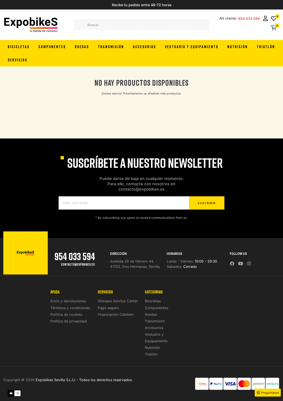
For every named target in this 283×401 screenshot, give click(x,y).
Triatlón (151, 354)
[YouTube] (240, 264)
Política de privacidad (68, 321)
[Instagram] (249, 264)
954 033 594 (249, 19)
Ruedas (151, 314)
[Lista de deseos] (273, 19)
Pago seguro (108, 308)
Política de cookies (66, 314)
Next (183, 5)
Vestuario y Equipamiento (156, 337)
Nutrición (152, 347)
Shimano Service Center (118, 301)
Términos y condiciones (70, 308)
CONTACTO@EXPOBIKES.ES (78, 264)
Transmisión (155, 321)
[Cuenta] (265, 19)
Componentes (156, 308)
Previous (100, 5)
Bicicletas (153, 301)
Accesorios (154, 327)
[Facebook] (232, 264)
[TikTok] (254, 260)
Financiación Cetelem (116, 314)
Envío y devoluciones (68, 301)
